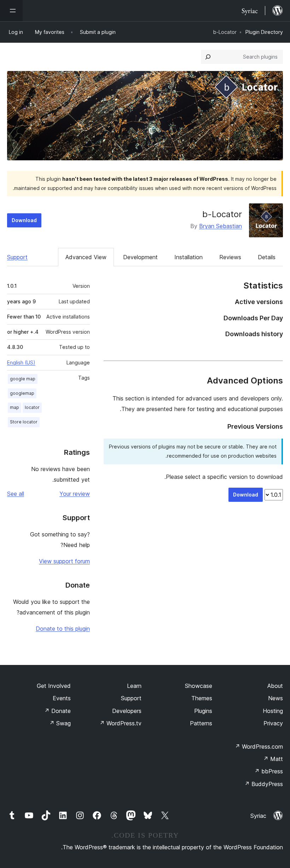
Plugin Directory (264, 32)
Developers (126, 710)
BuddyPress (263, 783)
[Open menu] (11, 10)
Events (62, 698)
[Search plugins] (208, 57)
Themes (201, 698)
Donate (57, 710)
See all (15, 493)
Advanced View (85, 257)
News (275, 698)
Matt (273, 758)
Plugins (203, 710)
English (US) (21, 362)
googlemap (22, 393)
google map (22, 378)
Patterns (201, 723)
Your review (74, 493)
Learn (134, 685)
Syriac (258, 815)
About (275, 685)
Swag (60, 723)
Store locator (23, 421)
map (14, 407)
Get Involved (54, 685)
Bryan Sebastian (220, 226)
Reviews (230, 257)
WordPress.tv (120, 723)
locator (32, 407)
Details (267, 257)
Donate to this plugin (63, 628)
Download (24, 220)
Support (17, 257)
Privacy (273, 723)
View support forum (64, 561)
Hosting (273, 710)
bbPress (268, 771)
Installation (188, 257)
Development (140, 257)
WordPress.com (259, 746)
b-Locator (222, 214)
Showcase (198, 685)
